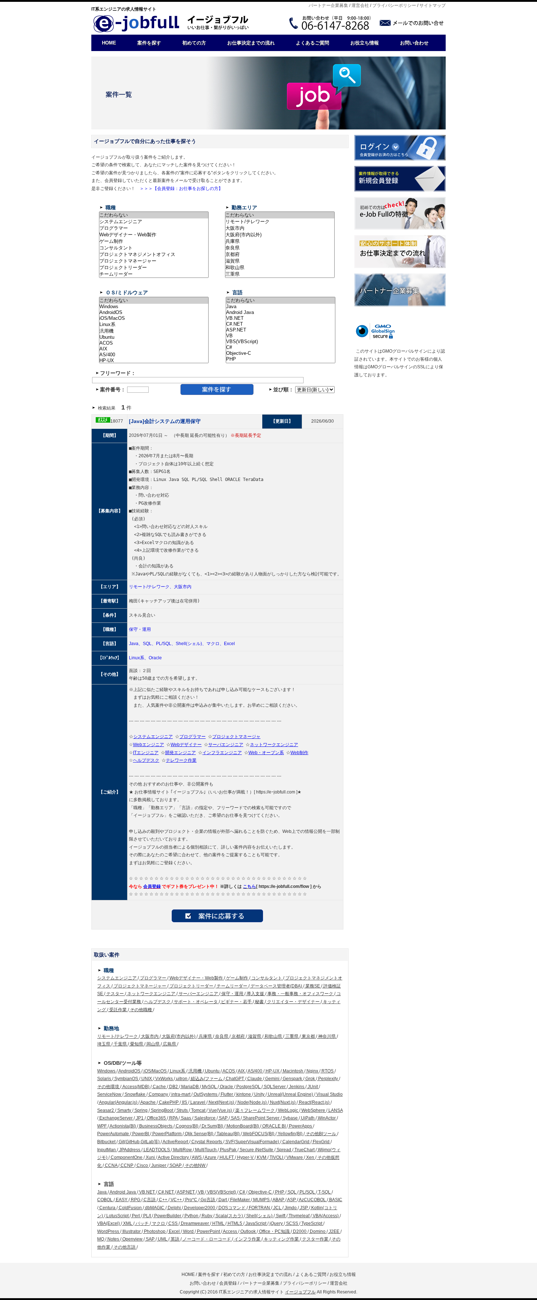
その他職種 (141, 1009)
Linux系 (177, 1071)
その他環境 (108, 1086)
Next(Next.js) (221, 1102)
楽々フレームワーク (255, 1110)
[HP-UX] (153, 361)
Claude (254, 1078)
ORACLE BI (274, 1126)
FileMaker (240, 1199)
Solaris (104, 1078)
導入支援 (255, 993)
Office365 (156, 1118)
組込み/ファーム (207, 1078)
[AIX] (153, 349)
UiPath (308, 1118)
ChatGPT (235, 1078)
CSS (173, 1223)
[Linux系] (153, 324)
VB (201, 1192)
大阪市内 (182, 586)
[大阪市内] (279, 228)
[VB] (280, 336)
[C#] (280, 347)
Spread (283, 1149)
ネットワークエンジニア (151, 993)
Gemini (272, 1078)
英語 (175, 1239)
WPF (102, 1126)
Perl (136, 1215)
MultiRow (182, 1149)
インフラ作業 (247, 1239)
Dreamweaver (195, 1223)
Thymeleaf (299, 1215)
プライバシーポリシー (394, 5)
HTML (218, 1223)
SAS (235, 1118)
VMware (294, 1157)
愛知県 (136, 1044)
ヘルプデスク (157, 1001)
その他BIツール (321, 1133)
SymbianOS (126, 1078)
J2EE (334, 1231)
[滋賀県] (279, 261)
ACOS (229, 1071)
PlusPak (228, 1149)
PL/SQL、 (166, 643)
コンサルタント (266, 978)
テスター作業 (315, 1239)
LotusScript (117, 1215)
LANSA (335, 1110)
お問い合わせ (414, 43)
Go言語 (207, 1199)
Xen (310, 1157)
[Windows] (153, 307)
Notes (113, 1239)
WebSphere (313, 1110)
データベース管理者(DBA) (276, 986)
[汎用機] (153, 331)
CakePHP (169, 1102)
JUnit (312, 1086)
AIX (241, 1071)
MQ (101, 1239)
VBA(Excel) (109, 1223)
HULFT (226, 1157)
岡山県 (153, 1044)
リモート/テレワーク (118, 1036)
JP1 (140, 1118)
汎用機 (195, 1071)
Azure (210, 1157)
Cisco (142, 1165)
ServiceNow (109, 1094)
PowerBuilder (167, 1215)
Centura (107, 1207)
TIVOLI (276, 1157)
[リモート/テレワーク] (279, 221)
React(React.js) (314, 1102)
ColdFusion (130, 1207)
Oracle (155, 657)
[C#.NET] (280, 324)
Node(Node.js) (252, 1102)
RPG (135, 1199)
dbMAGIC (154, 1207)
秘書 (259, 1001)
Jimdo (290, 1207)
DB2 (173, 1086)
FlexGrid (321, 1141)
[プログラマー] (153, 228)
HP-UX (272, 1071)
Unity (259, 1094)
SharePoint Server (261, 1118)
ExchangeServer (116, 1118)
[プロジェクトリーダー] (153, 267)
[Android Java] (280, 312)
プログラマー (153, 978)
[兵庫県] (279, 241)
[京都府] (279, 254)
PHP (279, 1192)
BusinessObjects (156, 1126)
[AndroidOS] (153, 312)
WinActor (327, 1118)
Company (158, 1094)
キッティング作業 (281, 1239)
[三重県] (279, 274)
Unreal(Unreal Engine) (290, 1094)
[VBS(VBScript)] (280, 342)
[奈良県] (279, 248)
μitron (181, 1078)
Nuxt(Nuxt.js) (283, 1102)
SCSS (292, 1223)
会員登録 (152, 886)
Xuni (150, 1157)
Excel (229, 643)
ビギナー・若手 (236, 1001)
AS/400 (255, 1071)
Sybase (290, 1118)
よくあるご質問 (312, 43)
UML (162, 1239)
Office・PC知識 (274, 1231)
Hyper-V (245, 1157)
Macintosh (293, 1071)
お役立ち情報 (364, 43)
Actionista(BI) (123, 1126)
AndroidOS (129, 1071)
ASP (291, 1199)
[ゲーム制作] (153, 241)
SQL (291, 1192)
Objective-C (260, 1192)
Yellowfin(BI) (290, 1133)
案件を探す (149, 43)
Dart (222, 1199)
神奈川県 (327, 1036)
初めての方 (194, 43)
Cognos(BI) (187, 1126)
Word (188, 1231)
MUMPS (261, 1199)
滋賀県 (254, 1036)
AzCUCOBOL (312, 1199)
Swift (280, 1215)
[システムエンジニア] (153, 221)
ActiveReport (175, 1141)
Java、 (136, 643)
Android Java (123, 1192)
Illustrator (131, 1231)
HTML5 (234, 1223)
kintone (243, 1094)
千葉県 (120, 1044)
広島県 (169, 1044)
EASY (122, 1199)
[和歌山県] (279, 267)
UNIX (146, 1078)
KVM (261, 1157)
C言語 (149, 1199)
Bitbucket (107, 1141)
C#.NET (166, 1192)
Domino (318, 1231)
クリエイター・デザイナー (293, 1001)
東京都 (308, 1036)
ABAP (278, 1199)
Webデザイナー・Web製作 (196, 978)
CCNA (111, 1165)
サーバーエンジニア (198, 993)
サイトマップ (432, 5)
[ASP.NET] (280, 330)
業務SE (312, 986)
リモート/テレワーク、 (151, 586)
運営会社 (360, 5)
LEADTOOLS (156, 1149)
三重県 (292, 1036)
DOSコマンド (232, 1207)
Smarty (124, 1110)
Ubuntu (212, 1071)
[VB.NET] (280, 318)
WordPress (108, 1231)
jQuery (276, 1223)
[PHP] (280, 359)
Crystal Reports (206, 1141)
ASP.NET (186, 1192)
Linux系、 (139, 657)
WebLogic (288, 1110)
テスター (115, 993)
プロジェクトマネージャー (140, 986)
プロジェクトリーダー (191, 986)
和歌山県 (273, 1036)
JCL (277, 1207)
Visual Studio (329, 1094)
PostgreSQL (248, 1086)
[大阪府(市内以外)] (279, 235)
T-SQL (324, 1192)
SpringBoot (162, 1110)
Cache (159, 1086)
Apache (148, 1102)
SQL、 (149, 643)
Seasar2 (106, 1110)
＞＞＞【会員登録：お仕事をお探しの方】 (179, 188)
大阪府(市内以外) (179, 1036)
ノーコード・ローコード (207, 1239)
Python (191, 1215)
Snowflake (134, 1094)
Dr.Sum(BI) (212, 1126)
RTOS (327, 1071)
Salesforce (205, 1118)
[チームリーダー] (153, 274)
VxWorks (164, 1078)
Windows (107, 1071)
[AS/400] (153, 355)
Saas (186, 1118)
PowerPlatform (167, 1133)
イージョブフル (300, 1292)
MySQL (209, 1086)
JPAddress (129, 1149)
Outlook (248, 1231)
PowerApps (300, 1126)
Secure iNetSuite (256, 1149)
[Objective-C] (280, 353)
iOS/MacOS (155, 1071)
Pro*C (191, 1199)
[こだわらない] (153, 215)
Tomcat (198, 1110)
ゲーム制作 (237, 978)
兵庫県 (205, 1036)
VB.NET (147, 1192)
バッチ (142, 1223)
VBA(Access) (326, 1215)
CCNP (126, 1165)
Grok (310, 1078)
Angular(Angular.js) (118, 1102)
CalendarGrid (296, 1141)
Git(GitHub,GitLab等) (139, 1141)
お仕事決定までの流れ (251, 43)
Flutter (227, 1094)
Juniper (158, 1165)
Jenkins (296, 1086)
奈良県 (221, 1036)
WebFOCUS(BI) (258, 1133)
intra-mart (180, 1094)
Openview (132, 1239)
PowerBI (140, 1133)
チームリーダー (232, 986)
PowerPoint (208, 1231)
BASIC (335, 1199)
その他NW (195, 1165)
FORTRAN (259, 1207)
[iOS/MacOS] (153, 318)
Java (102, 1192)
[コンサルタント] (153, 248)
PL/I (147, 1215)
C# (242, 1192)
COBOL (105, 1199)
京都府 (238, 1036)
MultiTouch (206, 1149)
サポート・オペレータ (196, 1001)
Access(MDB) (136, 1086)
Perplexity (328, 1078)
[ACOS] (153, 343)
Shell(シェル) (259, 1215)
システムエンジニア (117, 978)
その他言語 (125, 1247)
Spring (141, 1110)
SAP (223, 1118)
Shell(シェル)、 (191, 643)
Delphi (174, 1207)
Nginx (312, 1071)
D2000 (300, 1231)
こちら (249, 886)
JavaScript (255, 1223)
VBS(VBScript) (221, 1192)
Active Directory (173, 1157)
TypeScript (311, 1223)
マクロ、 (215, 643)
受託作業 (118, 1009)
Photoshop (155, 1231)
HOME (109, 43)
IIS (184, 1102)
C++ (163, 1199)
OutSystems (205, 1094)
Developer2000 (199, 1207)
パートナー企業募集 (328, 5)
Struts (182, 1110)
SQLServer (275, 1086)
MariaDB (190, 1086)
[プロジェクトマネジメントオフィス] (153, 254)
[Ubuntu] (153, 337)
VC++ (176, 1199)
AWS (197, 1157)
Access (230, 1231)
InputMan (107, 1149)
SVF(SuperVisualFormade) (252, 1141)
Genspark (292, 1078)
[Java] (280, 307)
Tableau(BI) (228, 1133)
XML (127, 1223)
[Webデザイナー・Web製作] (153, 235)
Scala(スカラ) (229, 1215)
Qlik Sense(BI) (199, 1133)
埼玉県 (104, 1044)
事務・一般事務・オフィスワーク (300, 993)
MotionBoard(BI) (242, 1126)
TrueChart (304, 1149)
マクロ (158, 1223)
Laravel (197, 1102)
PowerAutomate (113, 1133)
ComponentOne (127, 1157)
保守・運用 (140, 629)
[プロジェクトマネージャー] (153, 261)
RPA (173, 1118)
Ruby (207, 1215)
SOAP (175, 1165)
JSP (304, 1207)
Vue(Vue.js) (220, 1110)
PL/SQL (307, 1192)
